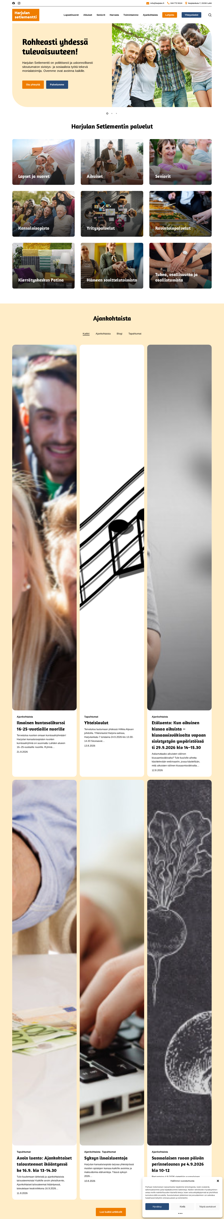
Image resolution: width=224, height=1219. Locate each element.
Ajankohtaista (103, 333)
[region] (112, 65)
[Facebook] (13, 3)
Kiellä (182, 1206)
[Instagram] (19, 3)
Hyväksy (157, 1206)
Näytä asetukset (207, 1206)
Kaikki (86, 333)
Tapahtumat (134, 333)
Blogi (119, 333)
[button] (217, 1180)
